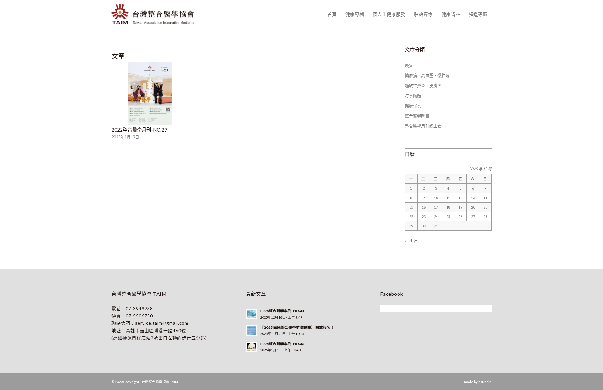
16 (424, 207)
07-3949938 (139, 308)
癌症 (409, 65)
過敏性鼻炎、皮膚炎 (423, 85)
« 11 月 (411, 240)
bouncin (485, 382)
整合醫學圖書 (417, 115)
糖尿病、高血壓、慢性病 (427, 75)
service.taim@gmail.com (161, 323)
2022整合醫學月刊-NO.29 (139, 130)
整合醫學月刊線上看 (423, 125)
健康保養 (413, 105)
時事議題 (413, 95)
